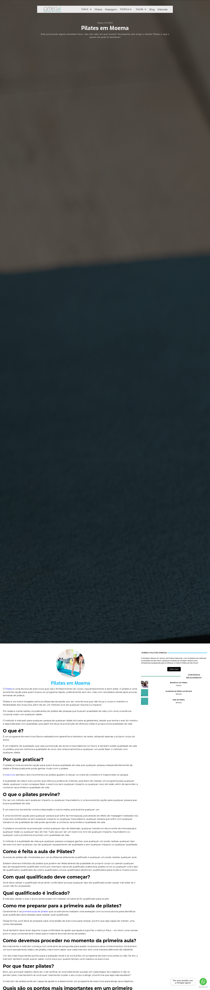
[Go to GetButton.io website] (203, 987)
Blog (152, 9)
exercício (10, 774)
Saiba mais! (174, 669)
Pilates (98, 9)
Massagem (111, 9)
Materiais (162, 9)
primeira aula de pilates (35, 911)
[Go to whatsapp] (203, 981)
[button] (86, 9)
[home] (60, 9)
